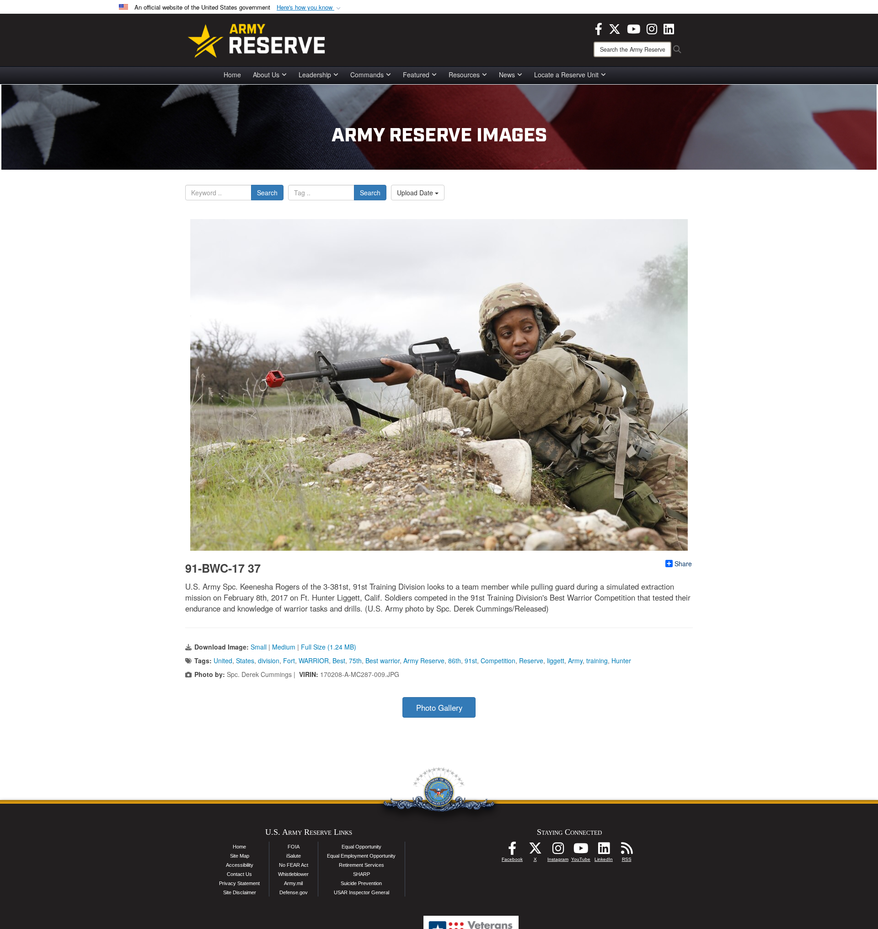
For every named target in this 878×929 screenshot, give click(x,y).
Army (575, 660)
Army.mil (293, 883)
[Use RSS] (626, 850)
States (245, 660)
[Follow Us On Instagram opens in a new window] (557, 850)
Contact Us (239, 874)
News (507, 74)
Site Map (239, 856)
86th (454, 660)
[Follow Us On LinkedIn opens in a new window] (603, 850)
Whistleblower (293, 874)
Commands (367, 74)
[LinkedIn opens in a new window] (669, 27)
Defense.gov (293, 892)
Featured (416, 74)
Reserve (531, 660)
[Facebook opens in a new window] (598, 27)
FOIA (294, 846)
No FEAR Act (293, 865)
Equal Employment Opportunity (361, 856)
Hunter (621, 660)
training (597, 660)
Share (683, 563)
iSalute (293, 856)
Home (232, 74)
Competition (498, 660)
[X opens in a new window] (615, 27)
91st (471, 660)
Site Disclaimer (239, 892)
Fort (289, 660)
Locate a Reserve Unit (566, 74)
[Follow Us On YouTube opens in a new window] (580, 850)
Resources (464, 74)
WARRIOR (314, 660)
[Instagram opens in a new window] (652, 27)
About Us (266, 74)
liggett (555, 660)
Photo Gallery (439, 707)
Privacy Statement (239, 883)
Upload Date (416, 192)
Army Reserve (423, 660)
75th (355, 660)
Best (338, 660)
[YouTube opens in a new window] (633, 27)
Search (267, 192)
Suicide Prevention (361, 883)
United (223, 660)
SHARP (361, 874)
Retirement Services (361, 865)
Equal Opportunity (361, 846)
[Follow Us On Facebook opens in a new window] (512, 850)
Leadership (315, 74)
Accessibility (239, 865)
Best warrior (382, 660)
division (268, 660)
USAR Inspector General (361, 892)
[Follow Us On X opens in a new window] (535, 850)
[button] (310, 7)
